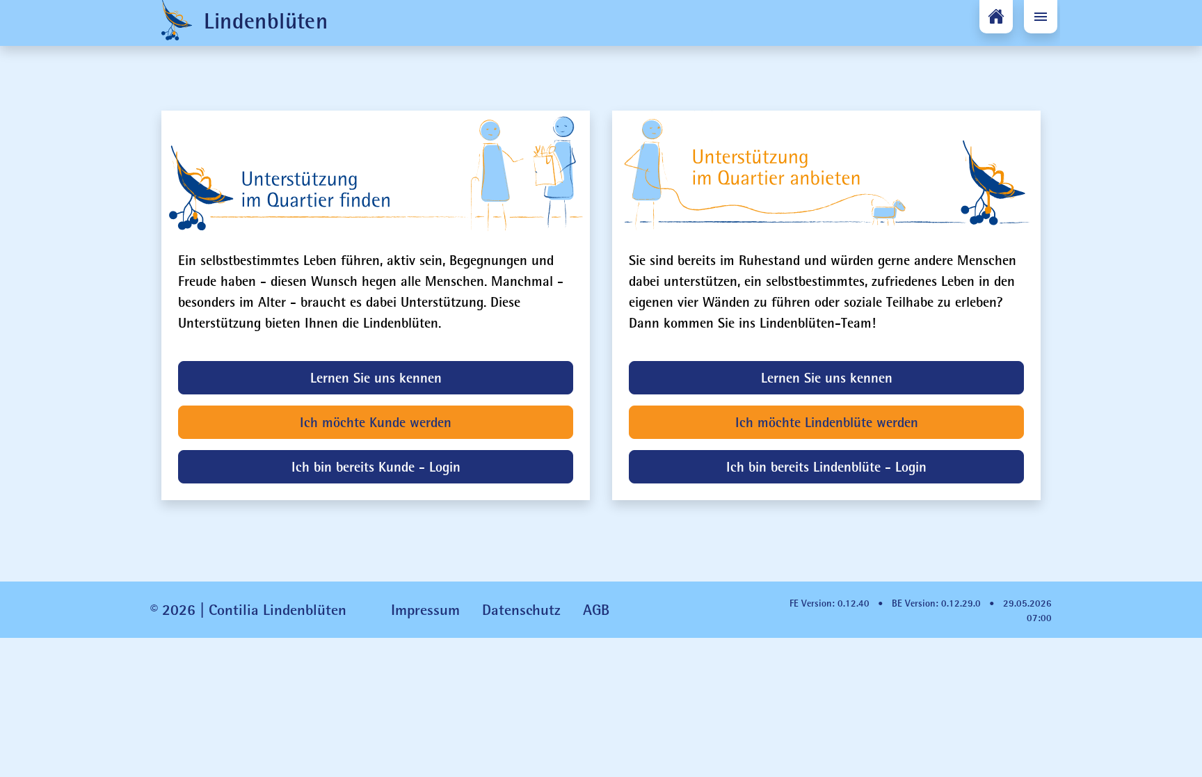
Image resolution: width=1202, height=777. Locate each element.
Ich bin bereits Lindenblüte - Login (826, 466)
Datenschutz (521, 609)
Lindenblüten (263, 20)
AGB (596, 609)
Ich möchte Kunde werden (375, 422)
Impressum (425, 609)
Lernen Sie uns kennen (376, 377)
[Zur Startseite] (996, 16)
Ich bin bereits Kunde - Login (375, 466)
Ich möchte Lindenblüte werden (826, 422)
